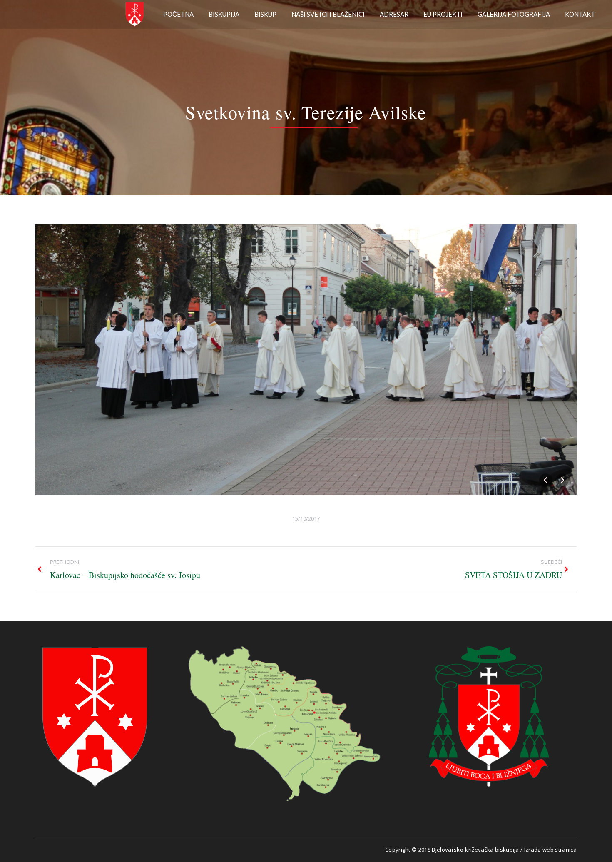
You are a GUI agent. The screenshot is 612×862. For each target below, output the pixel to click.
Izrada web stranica (550, 849)
